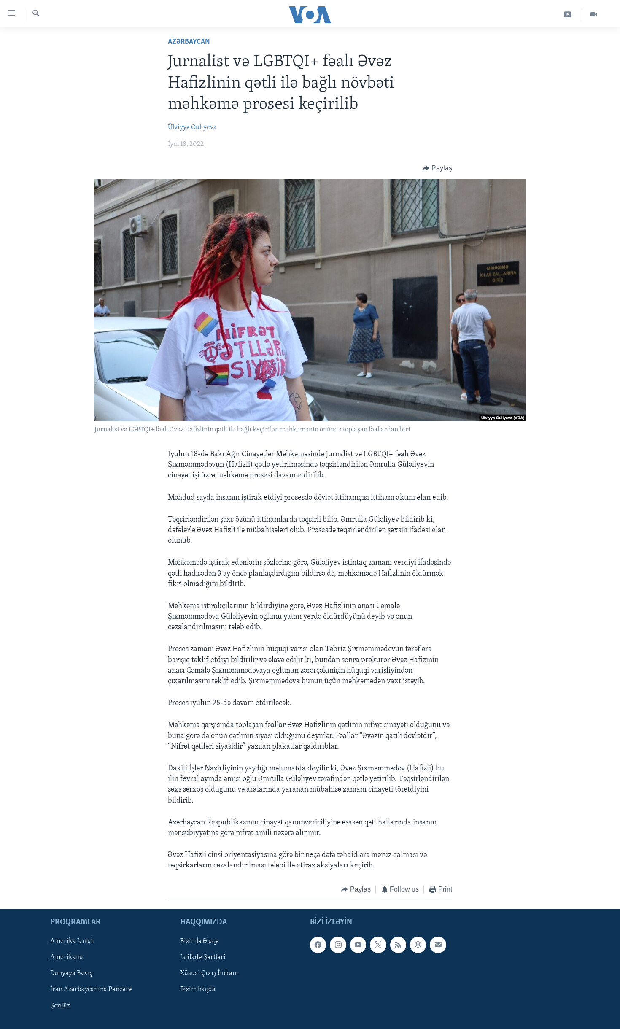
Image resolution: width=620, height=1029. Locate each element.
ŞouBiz (60, 1005)
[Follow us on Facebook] (318, 945)
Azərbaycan (189, 42)
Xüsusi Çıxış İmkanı (209, 973)
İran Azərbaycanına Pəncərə (91, 989)
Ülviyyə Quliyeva (192, 127)
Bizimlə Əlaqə (199, 941)
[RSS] (398, 945)
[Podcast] (418, 945)
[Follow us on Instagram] (338, 945)
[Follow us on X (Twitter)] (378, 945)
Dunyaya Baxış (71, 973)
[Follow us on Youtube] (358, 945)
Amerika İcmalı (72, 941)
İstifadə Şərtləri (203, 957)
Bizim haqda (198, 989)
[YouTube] (568, 14)
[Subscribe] (438, 945)
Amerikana (66, 957)
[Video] (594, 14)
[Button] (437, 168)
